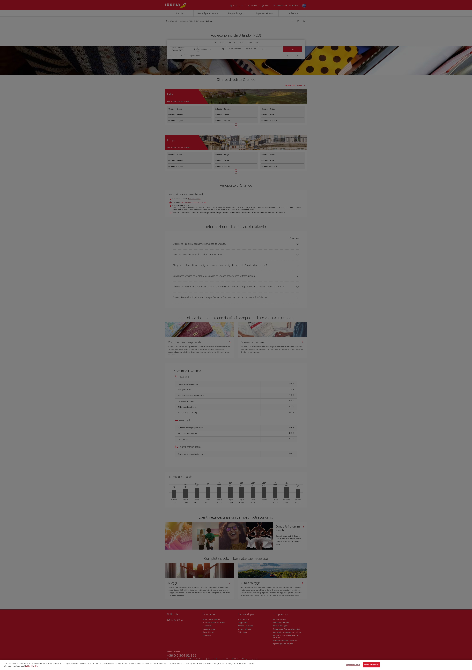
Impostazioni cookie (353, 665)
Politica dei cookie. (31, 666)
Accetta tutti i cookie (371, 665)
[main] (236, 665)
